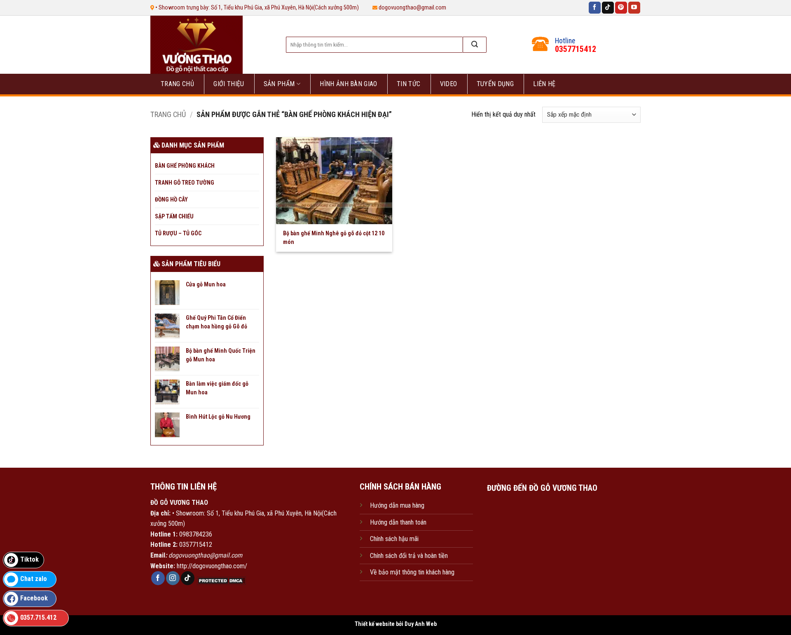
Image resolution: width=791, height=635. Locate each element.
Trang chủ (177, 84)
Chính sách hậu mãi (394, 539)
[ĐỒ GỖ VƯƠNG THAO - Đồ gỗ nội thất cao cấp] (209, 45)
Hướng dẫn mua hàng (397, 505)
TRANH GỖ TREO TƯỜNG (184, 182)
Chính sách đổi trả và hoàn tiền (409, 556)
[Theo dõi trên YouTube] (634, 8)
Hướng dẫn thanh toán (398, 522)
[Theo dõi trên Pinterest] (621, 8)
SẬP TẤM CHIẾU (174, 216)
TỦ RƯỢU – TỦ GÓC (178, 233)
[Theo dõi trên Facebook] (595, 8)
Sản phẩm (279, 84)
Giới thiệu (228, 84)
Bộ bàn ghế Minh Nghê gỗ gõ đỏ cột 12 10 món (333, 237)
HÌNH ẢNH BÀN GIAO (348, 84)
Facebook (34, 598)
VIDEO (448, 84)
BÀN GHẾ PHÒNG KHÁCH (185, 165)
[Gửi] (475, 45)
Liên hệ (544, 84)
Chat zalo (33, 579)
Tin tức (408, 84)
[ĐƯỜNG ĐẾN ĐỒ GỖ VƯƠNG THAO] (542, 537)
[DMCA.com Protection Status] (220, 580)
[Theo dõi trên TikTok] (608, 8)
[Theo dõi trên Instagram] (173, 578)
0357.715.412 (38, 617)
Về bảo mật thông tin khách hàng (412, 572)
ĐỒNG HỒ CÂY (171, 199)
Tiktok (29, 559)
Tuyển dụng (495, 84)
